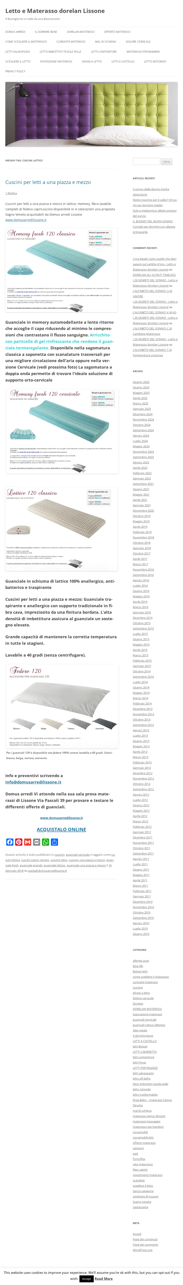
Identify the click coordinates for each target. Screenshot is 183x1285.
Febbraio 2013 (142, 762)
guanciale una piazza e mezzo (86, 865)
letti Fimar (139, 1062)
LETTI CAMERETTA (145, 1052)
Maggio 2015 (141, 644)
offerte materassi (117, 32)
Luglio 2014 (140, 682)
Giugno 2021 (141, 489)
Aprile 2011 (140, 880)
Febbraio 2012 (142, 827)
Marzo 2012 (140, 821)
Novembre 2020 (143, 511)
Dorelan (138, 1003)
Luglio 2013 (140, 736)
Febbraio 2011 (142, 891)
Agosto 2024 (141, 436)
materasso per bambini (143, 52)
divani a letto (92, 61)
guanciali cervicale (77, 855)
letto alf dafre (141, 1078)
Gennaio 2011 (142, 896)
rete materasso (143, 1164)
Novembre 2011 (143, 843)
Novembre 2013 (143, 714)
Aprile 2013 (140, 752)
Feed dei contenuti (145, 1239)
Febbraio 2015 (142, 661)
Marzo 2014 (140, 698)
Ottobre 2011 (141, 848)
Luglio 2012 (140, 800)
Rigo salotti (140, 1170)
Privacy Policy (15, 71)
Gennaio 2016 (142, 612)
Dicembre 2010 (142, 902)
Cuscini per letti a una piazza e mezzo (48, 182)
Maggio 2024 (141, 446)
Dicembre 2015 (142, 618)
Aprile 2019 (140, 527)
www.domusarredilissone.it (25, 220)
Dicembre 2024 (142, 414)
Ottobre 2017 (141, 553)
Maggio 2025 (141, 393)
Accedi (137, 1234)
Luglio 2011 (140, 864)
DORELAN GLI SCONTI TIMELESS (154, 275)
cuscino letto (58, 860)
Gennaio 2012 (142, 832)
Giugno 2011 (141, 870)
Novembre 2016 (143, 569)
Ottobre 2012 (141, 784)
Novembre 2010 (143, 907)
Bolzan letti (140, 971)
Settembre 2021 (143, 484)
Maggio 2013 (141, 746)
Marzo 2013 (140, 757)
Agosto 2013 (141, 730)
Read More (104, 1278)
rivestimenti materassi (147, 1175)
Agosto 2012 (141, 795)
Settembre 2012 (143, 789)
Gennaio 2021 (142, 505)
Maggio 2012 (141, 811)
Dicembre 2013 (142, 709)
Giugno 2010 (141, 934)
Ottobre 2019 (141, 516)
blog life (138, 966)
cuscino (59, 855)
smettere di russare (145, 1196)
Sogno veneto (142, 1202)
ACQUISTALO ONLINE (61, 829)
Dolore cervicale (138, 42)
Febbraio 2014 (142, 703)
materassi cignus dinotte (149, 1116)
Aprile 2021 (140, 500)
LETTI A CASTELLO (123, 61)
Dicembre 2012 (142, 773)
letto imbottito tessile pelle (60, 52)
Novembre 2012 (143, 778)
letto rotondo (155, 61)
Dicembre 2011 (142, 837)
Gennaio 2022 (142, 478)
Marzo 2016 (140, 607)
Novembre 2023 (143, 452)
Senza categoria (143, 1191)
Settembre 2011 (143, 853)
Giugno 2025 (141, 387)
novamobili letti (143, 1137)
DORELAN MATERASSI (80, 32)
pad (135, 1153)
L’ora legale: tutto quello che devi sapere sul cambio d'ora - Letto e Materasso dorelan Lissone (154, 264)
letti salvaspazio (17, 52)
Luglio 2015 (140, 634)
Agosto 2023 (141, 462)
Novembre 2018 (143, 537)
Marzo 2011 (140, 886)
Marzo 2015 (140, 655)
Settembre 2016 (143, 575)
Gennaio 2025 (142, 409)
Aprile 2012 (140, 816)
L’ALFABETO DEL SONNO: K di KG (154, 312)
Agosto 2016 (141, 580)
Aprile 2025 (140, 398)
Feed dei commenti (145, 1245)
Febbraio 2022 (142, 473)
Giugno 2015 (141, 639)
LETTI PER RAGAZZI (145, 1068)
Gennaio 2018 (142, 548)
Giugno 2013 (141, 741)
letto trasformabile (145, 1095)
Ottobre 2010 (141, 912)
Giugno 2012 (141, 805)
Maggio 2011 (141, 875)
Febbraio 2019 (142, 532)
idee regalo (140, 1030)
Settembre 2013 (143, 725)
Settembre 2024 (143, 430)
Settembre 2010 (143, 918)
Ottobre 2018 (141, 543)
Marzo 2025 (140, 403)
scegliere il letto (17, 61)
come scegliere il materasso (26, 42)
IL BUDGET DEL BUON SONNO (153, 221)
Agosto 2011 (141, 859)
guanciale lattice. (55, 865)
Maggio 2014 (141, 693)
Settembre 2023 (143, 457)
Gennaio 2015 (142, 666)
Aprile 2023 (140, 468)
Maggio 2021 (141, 494)
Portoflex (139, 1159)
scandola (139, 1180)
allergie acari (141, 961)
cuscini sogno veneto (35, 860)
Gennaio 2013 (142, 768)
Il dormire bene (46, 32)
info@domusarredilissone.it (33, 782)
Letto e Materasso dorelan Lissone (55, 11)
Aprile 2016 (140, 602)
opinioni (138, 1148)
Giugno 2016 (141, 591)
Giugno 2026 (141, 382)
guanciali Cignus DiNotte (149, 1025)
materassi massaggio (146, 1121)
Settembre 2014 (143, 677)
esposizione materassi (56, 61)
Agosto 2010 (141, 923)
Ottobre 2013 (141, 720)
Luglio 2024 (140, 441)
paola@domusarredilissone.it (47, 871)
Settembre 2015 (143, 628)
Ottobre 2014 (141, 671)
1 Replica (11, 193)
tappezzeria (140, 1207)
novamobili (140, 1132)
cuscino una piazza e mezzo (87, 860)
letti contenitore (104, 52)
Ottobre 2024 (141, 425)
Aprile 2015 (140, 650)
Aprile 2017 (140, 559)
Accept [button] (86, 1279)
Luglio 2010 (140, 928)
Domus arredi (15, 32)
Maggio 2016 (141, 596)
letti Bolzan (140, 1046)
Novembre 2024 (143, 419)
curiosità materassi (70, 42)
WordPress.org (142, 1250)
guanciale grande (31, 865)
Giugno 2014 (141, 687)
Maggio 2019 (141, 521)
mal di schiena (105, 42)
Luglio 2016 (140, 586)
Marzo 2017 (140, 564)
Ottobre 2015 (141, 623)
